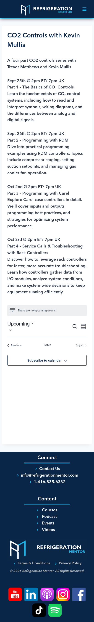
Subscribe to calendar (44, 360)
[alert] (47, 310)
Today (47, 344)
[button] (39, 330)
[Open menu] (84, 8)
